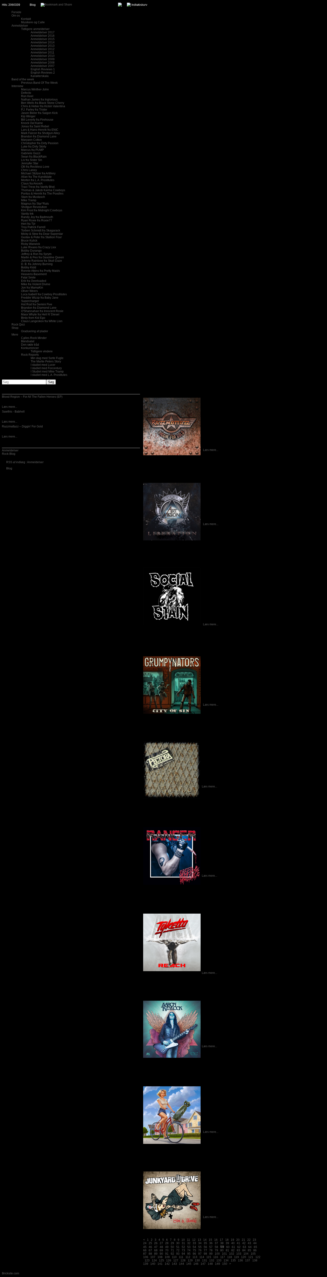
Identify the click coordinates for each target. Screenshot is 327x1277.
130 (197, 1260)
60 (228, 1247)
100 (217, 1253)
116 (215, 1257)
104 (245, 1253)
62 (239, 1247)
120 (243, 1257)
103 (238, 1253)
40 (233, 1243)
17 (221, 1240)
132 (211, 1260)
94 (183, 1253)
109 (167, 1257)
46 (150, 1247)
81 (227, 1250)
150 (224, 1263)
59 (222, 1247)
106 (145, 1257)
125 (161, 1260)
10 (183, 1240)
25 (150, 1243)
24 (145, 1243)
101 (224, 1253)
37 (216, 1243)
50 (172, 1247)
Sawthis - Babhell (13, 411)
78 (211, 1250)
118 (229, 1257)
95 (189, 1253)
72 (178, 1250)
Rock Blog (8, 453)
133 (218, 1260)
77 (205, 1250)
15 (210, 1240)
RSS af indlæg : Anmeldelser (25, 462)
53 (189, 1247)
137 (247, 1260)
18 (227, 1240)
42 (244, 1243)
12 (194, 1240)
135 (233, 1260)
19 (232, 1240)
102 (231, 1253)
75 (194, 1250)
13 (199, 1240)
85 (249, 1250)
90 (161, 1253)
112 (188, 1257)
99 (211, 1253)
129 (190, 1260)
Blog (33, 4)
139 (145, 1263)
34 (200, 1243)
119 (236, 1257)
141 (160, 1263)
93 (178, 1253)
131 (204, 1260)
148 (210, 1263)
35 (205, 1243)
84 (244, 1250)
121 (250, 1257)
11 (188, 1240)
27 (161, 1243)
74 (189, 1250)
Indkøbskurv (139, 4)
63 (244, 1247)
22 (249, 1240)
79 (216, 1250)
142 (167, 1263)
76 (200, 1250)
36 (211, 1243)
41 (238, 1243)
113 (194, 1257)
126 (168, 1260)
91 (167, 1253)
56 (205, 1247)
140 (152, 1263)
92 (172, 1253)
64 (250, 1247)
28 (167, 1243)
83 (238, 1250)
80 (222, 1250)
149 (217, 1263)
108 (160, 1257)
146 (195, 1263)
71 (172, 1250)
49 (167, 1247)
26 (156, 1243)
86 (255, 1250)
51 (178, 1247)
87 (145, 1253)
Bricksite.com (10, 1273)
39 (227, 1243)
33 (194, 1243)
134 (226, 1260)
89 (156, 1253)
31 (183, 1243)
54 (194, 1247)
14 (205, 1240)
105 (253, 1253)
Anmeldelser (10, 450)
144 (181, 1263)
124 (154, 1260)
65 (255, 1247)
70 (167, 1250)
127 (175, 1260)
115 (208, 1257)
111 (181, 1257)
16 (216, 1240)
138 (254, 1260)
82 (233, 1250)
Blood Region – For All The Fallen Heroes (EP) (32, 396)
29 (172, 1243)
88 (150, 1253)
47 (156, 1247)
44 (255, 1243)
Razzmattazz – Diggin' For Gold (22, 426)
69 (161, 1250)
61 (233, 1247)
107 (152, 1257)
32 (189, 1243)
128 (183, 1260)
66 (145, 1250)
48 (161, 1247)
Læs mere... (9, 406)
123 (147, 1260)
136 (240, 1260)
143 (174, 1263)
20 (238, 1240)
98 (205, 1253)
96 (194, 1253)
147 (203, 1263)
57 (211, 1247)
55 (200, 1247)
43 (249, 1243)
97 (200, 1253)
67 (150, 1250)
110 (174, 1257)
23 (254, 1240)
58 (216, 1247)
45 (145, 1247)
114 (201, 1257)
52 (183, 1247)
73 (183, 1250)
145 (188, 1263)
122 (257, 1257)
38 (222, 1243)
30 (178, 1243)
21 (243, 1240)
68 (156, 1250)
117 (222, 1257)
